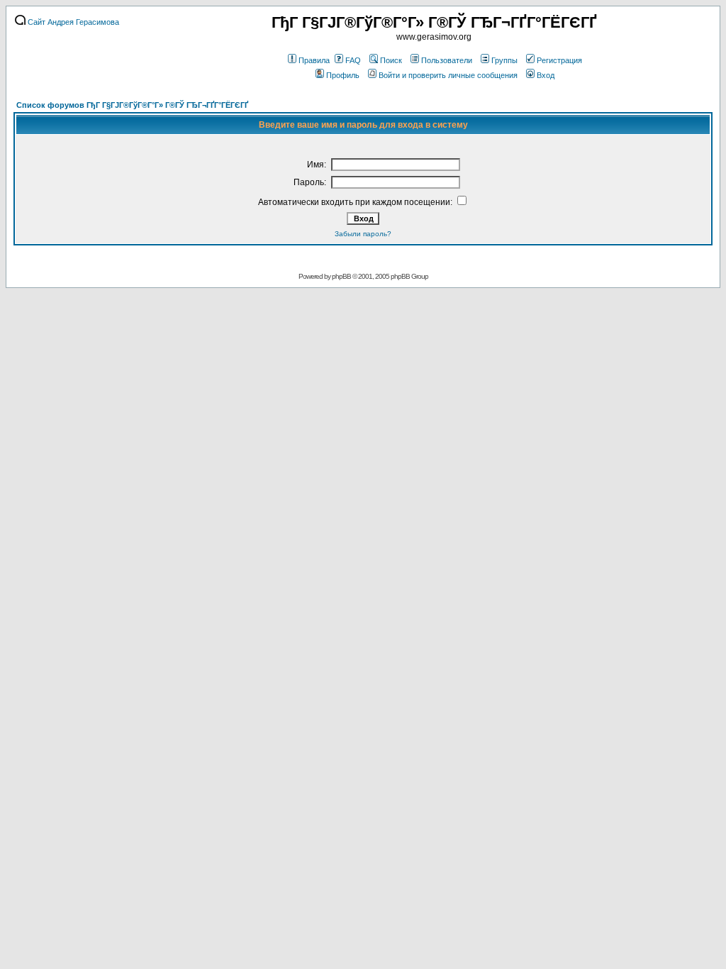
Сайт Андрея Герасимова (72, 22)
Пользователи (446, 60)
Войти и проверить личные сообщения (448, 75)
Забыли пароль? (363, 234)
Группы (504, 60)
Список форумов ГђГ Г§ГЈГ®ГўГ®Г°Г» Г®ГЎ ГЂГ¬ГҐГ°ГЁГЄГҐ (132, 105)
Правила (314, 60)
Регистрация (559, 60)
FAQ (353, 60)
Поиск (391, 60)
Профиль (342, 75)
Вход (545, 75)
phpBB (341, 276)
